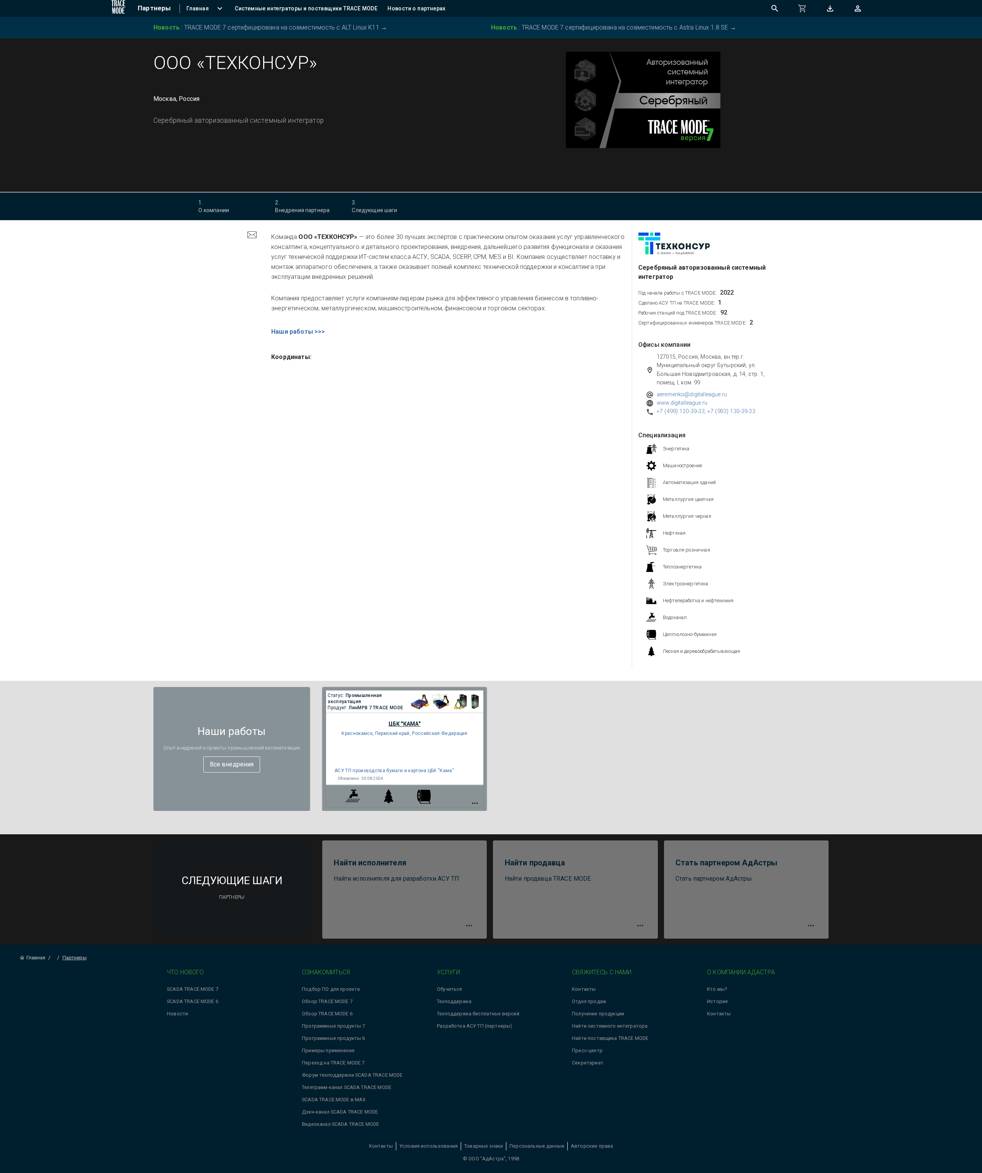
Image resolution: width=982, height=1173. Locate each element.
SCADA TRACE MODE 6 (192, 1001)
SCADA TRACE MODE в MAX (334, 1099)
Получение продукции (598, 1013)
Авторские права (592, 1146)
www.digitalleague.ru (682, 403)
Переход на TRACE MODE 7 (333, 1063)
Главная (35, 957)
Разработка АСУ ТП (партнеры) (474, 1026)
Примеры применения (328, 1050)
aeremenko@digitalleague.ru (692, 394)
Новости (177, 1013)
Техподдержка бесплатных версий (478, 1013)
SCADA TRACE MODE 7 (192, 989)
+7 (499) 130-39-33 (681, 411)
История (717, 1001)
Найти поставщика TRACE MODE (610, 1038)
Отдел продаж (589, 1001)
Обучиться (449, 989)
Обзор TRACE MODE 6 (327, 1013)
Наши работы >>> (298, 331)
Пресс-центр (587, 1050)
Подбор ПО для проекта (331, 989)
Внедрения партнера (302, 206)
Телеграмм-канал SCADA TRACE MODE (346, 1087)
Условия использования (428, 1146)
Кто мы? (717, 989)
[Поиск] (775, 8)
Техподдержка (454, 1001)
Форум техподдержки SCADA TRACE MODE (352, 1075)
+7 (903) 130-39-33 (731, 411)
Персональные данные (536, 1146)
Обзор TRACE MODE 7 (327, 1001)
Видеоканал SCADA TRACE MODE (340, 1124)
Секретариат (587, 1063)
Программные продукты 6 (333, 1038)
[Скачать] (830, 8)
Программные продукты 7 (333, 1026)
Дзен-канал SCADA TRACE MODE (340, 1112)
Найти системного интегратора (610, 1026)
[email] (252, 236)
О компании (213, 206)
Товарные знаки (483, 1146)
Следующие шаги (374, 206)
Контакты (584, 989)
